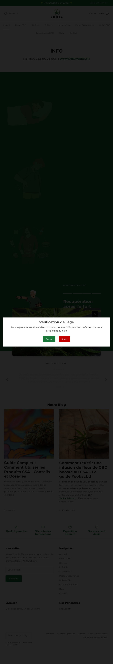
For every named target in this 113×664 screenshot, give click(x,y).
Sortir (64, 339)
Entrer (49, 339)
